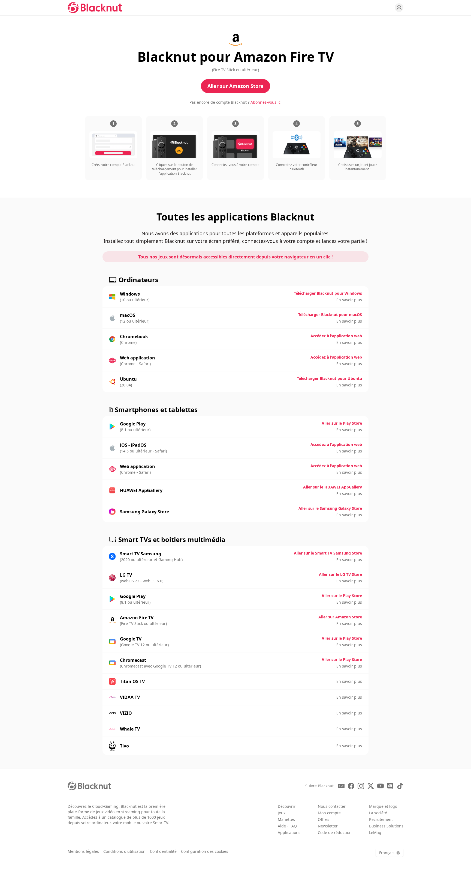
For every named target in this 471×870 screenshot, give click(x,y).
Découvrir (286, 806)
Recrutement (381, 819)
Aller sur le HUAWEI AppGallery (332, 487)
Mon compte (329, 812)
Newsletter (328, 826)
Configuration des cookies (204, 851)
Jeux (281, 812)
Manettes (286, 819)
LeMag (375, 832)
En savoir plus (349, 299)
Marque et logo (383, 806)
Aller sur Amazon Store (235, 86)
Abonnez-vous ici (266, 102)
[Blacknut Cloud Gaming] (95, 7)
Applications (289, 832)
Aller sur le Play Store (342, 423)
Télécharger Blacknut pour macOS (330, 314)
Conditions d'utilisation (124, 851)
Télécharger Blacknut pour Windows (328, 293)
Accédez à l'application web (336, 335)
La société (378, 812)
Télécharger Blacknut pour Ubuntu (329, 378)
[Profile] (399, 7)
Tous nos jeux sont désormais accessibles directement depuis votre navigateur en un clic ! (235, 257)
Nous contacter (332, 806)
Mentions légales (83, 851)
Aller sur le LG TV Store (340, 574)
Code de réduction (335, 832)
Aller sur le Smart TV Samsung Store (328, 553)
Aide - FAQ (287, 826)
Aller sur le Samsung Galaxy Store (330, 508)
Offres (323, 819)
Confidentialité (163, 851)
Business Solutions (386, 826)
